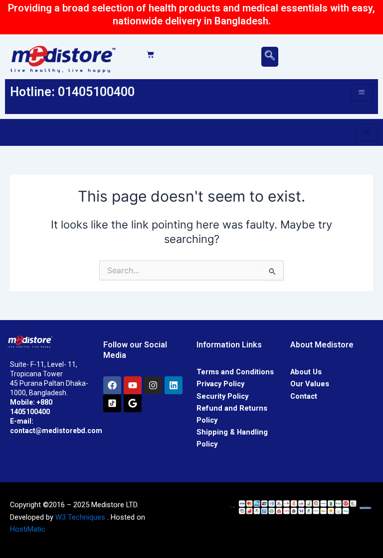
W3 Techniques (80, 517)
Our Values (309, 383)
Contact (303, 396)
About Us (306, 371)
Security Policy (222, 396)
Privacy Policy (220, 383)
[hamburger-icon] (362, 92)
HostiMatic (27, 529)
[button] (269, 57)
